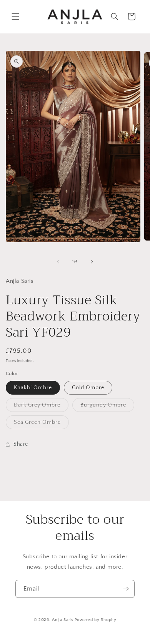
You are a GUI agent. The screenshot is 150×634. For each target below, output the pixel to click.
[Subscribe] (125, 589)
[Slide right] (91, 261)
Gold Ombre (88, 388)
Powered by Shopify (96, 619)
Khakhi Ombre (33, 388)
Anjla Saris (62, 619)
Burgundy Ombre (107, 407)
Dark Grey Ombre (41, 407)
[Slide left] (58, 261)
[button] (15, 16)
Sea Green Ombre (41, 424)
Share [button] (20, 444)
